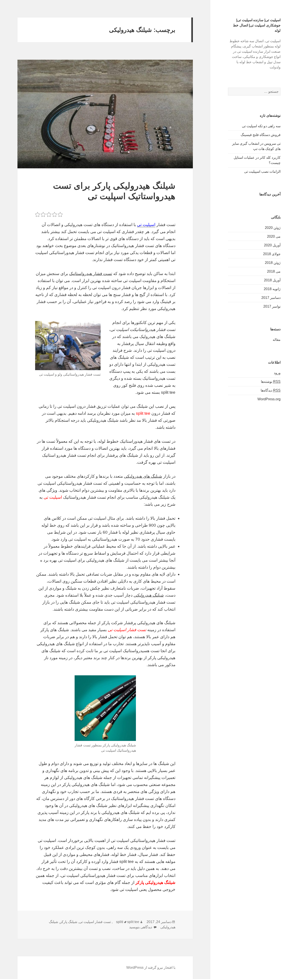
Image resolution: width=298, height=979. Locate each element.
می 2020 (274, 236)
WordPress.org (269, 399)
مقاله (277, 339)
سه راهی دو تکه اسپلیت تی (261, 126)
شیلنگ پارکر (68, 922)
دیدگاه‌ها (271, 390)
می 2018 (274, 271)
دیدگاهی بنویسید (141, 927)
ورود (277, 373)
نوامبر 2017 (272, 306)
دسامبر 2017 (271, 298)
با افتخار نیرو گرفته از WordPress (150, 967)
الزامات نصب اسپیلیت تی (262, 171)
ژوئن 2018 (273, 263)
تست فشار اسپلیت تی (95, 922)
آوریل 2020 (272, 245)
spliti (119, 922)
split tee (133, 922)
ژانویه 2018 (272, 289)
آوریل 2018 (272, 280)
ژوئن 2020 (273, 228)
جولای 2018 (272, 254)
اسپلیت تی (146, 224)
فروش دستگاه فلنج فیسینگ (261, 135)
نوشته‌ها (271, 381)
